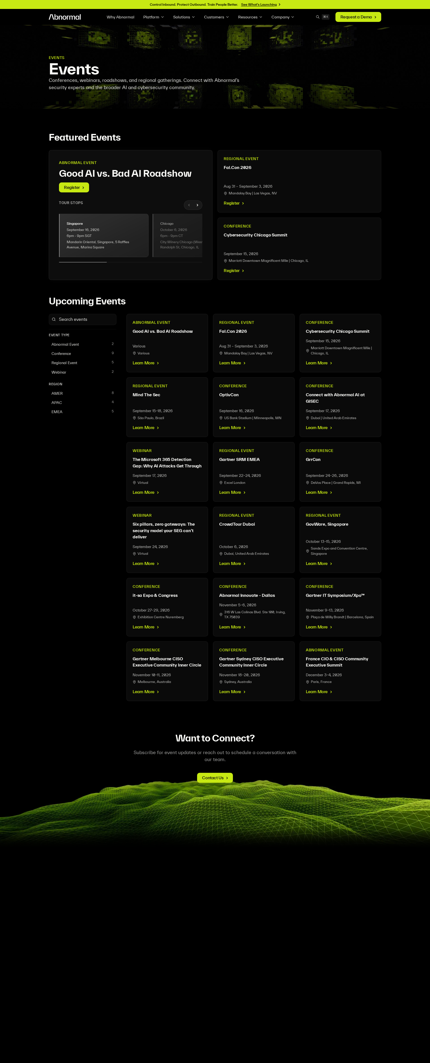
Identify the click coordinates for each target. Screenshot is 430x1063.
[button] (104, 235)
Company (280, 17)
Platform (151, 17)
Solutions (181, 17)
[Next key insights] (197, 205)
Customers (214, 17)
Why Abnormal (120, 17)
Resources (248, 17)
